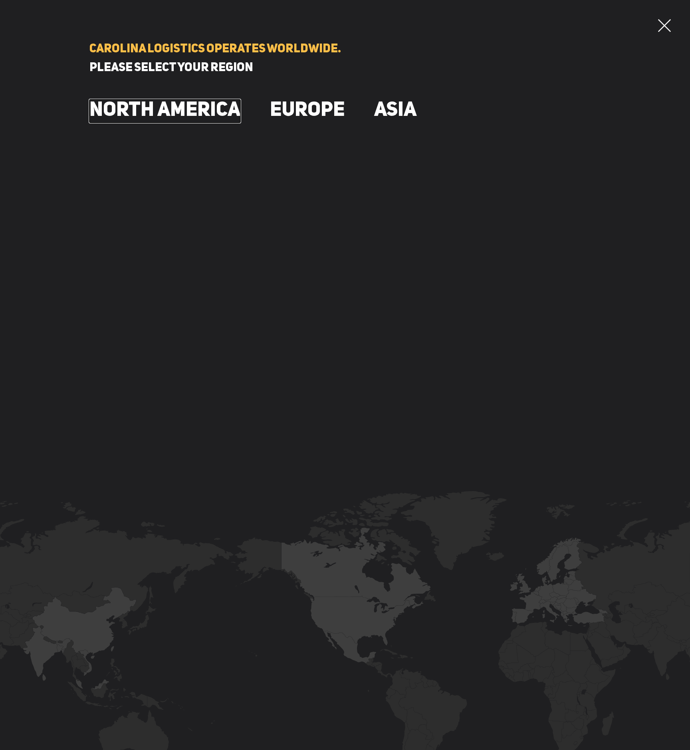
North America (164, 111)
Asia (395, 111)
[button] (664, 25)
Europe (307, 111)
